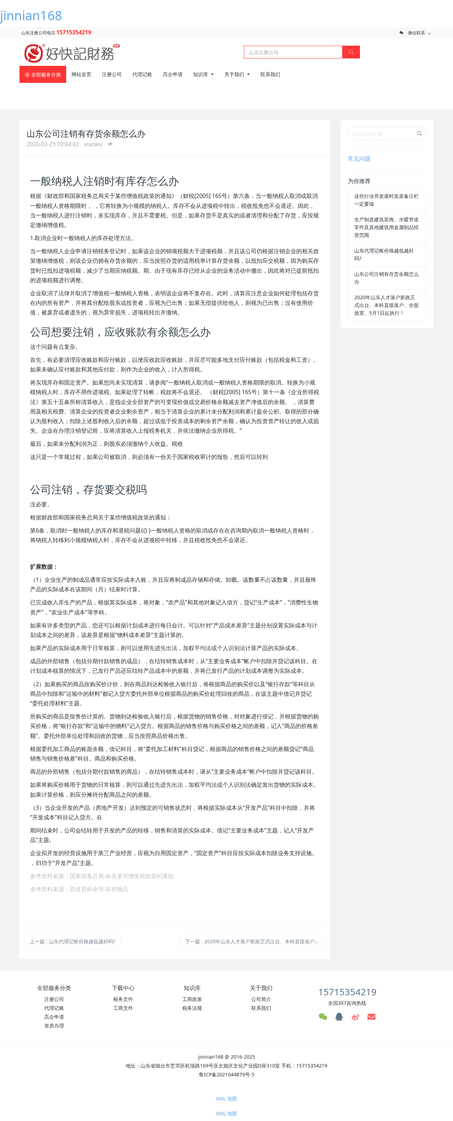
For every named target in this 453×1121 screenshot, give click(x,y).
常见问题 (359, 159)
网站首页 (81, 74)
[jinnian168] (72, 51)
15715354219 (73, 32)
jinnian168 (31, 15)
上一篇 (72, 941)
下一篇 (255, 941)
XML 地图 (226, 1098)
